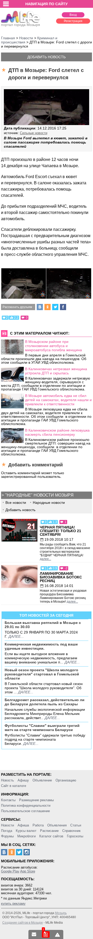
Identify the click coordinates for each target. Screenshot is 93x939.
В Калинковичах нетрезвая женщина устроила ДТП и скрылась (56, 371)
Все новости (15, 502)
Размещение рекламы (36, 800)
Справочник (71, 831)
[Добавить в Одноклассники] (47, 307)
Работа (38, 825)
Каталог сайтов (51, 836)
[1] (46, 934)
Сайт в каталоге (13, 786)
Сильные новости (33, 133)
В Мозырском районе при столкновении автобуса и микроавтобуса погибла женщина (53, 346)
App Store (27, 871)
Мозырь (61, 913)
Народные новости (49, 502)
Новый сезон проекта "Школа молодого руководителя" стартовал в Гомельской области (42, 674)
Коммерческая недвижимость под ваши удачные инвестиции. (41, 646)
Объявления (57, 825)
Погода (6, 831)
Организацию (66, 780)
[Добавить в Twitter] (55, 307)
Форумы (7, 836)
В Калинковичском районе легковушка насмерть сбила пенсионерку (57, 432)
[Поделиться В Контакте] (40, 307)
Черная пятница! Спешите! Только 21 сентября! (60, 531)
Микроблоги (26, 836)
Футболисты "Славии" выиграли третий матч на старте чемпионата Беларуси (42, 727)
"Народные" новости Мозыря (39, 495)
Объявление (42, 780)
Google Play (10, 871)
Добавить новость (46, 57)
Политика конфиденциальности (25, 805)
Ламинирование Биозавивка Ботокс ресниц (61, 577)
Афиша (23, 825)
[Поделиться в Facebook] (63, 307)
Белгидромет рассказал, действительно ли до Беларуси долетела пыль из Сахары (44, 702)
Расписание (49, 831)
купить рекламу (13, 903)
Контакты (8, 800)
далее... (45, 559)
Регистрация (73, 21)
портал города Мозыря (20, 25)
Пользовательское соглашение (25, 811)
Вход (73, 15)
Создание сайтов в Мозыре (22, 922)
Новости (7, 825)
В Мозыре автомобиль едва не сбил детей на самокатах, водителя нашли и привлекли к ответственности (58, 400)
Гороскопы (75, 836)
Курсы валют (26, 831)
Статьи (75, 825)
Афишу (23, 780)
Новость (7, 780)
